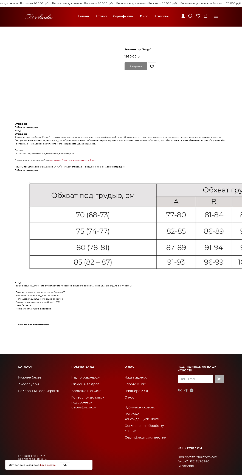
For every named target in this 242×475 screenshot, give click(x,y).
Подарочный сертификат (38, 391)
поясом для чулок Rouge (83, 160)
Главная (83, 16)
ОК (65, 464)
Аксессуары (28, 384)
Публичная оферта (140, 407)
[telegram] (186, 390)
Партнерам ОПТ (138, 391)
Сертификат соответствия (145, 437)
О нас (144, 16)
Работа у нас (135, 384)
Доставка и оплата (86, 391)
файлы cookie (48, 464)
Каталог (101, 16)
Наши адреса (136, 377)
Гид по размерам (85, 377)
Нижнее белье (29, 377)
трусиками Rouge (58, 160)
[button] (216, 16)
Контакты (161, 16)
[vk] (180, 390)
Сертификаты (123, 16)
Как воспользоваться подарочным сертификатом (87, 402)
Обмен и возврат (85, 384)
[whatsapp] (191, 390)
